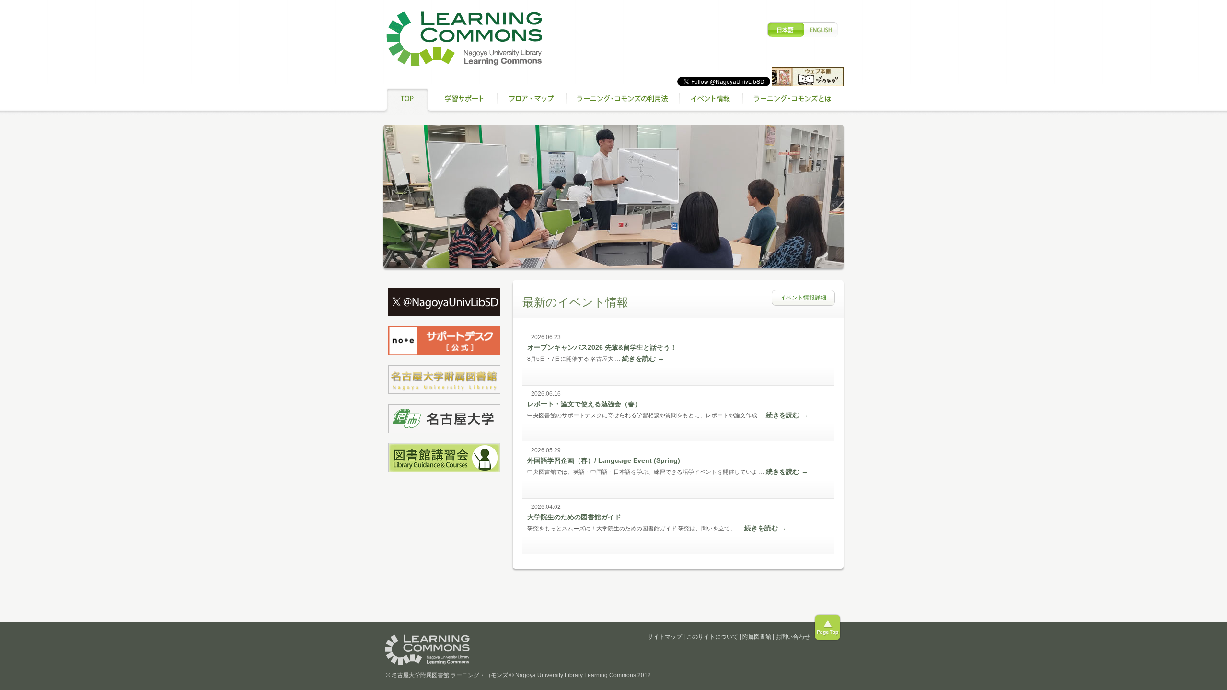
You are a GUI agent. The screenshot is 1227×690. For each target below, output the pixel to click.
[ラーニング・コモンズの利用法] (622, 100)
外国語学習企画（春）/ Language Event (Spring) (603, 460)
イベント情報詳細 (803, 297)
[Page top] (827, 627)
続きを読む (643, 358)
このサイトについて (712, 636)
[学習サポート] (464, 100)
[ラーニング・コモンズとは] (793, 100)
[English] (803, 30)
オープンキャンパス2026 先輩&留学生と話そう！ (602, 347)
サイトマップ (665, 636)
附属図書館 (756, 636)
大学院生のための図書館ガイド (574, 517)
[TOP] (407, 100)
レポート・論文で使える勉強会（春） (584, 404)
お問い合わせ (793, 636)
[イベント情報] (710, 100)
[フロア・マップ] (531, 100)
